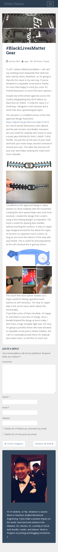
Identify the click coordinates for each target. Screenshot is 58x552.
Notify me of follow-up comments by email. (26, 428)
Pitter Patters (14, 4)
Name (6, 396)
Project (46, 61)
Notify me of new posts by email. (21, 434)
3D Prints (38, 61)
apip (26, 61)
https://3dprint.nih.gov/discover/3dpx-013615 (27, 122)
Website (6, 418)
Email (5, 407)
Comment (7, 361)
